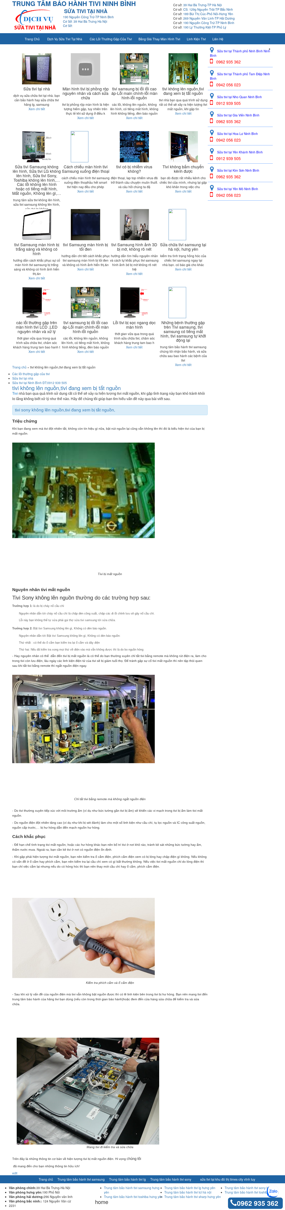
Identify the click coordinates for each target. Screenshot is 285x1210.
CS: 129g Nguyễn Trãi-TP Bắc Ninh (208, 9)
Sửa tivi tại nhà (22, 378)
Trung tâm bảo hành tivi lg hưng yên (189, 1188)
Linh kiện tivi (196, 39)
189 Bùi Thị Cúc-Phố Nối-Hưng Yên (208, 14)
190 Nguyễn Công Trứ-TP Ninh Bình (208, 22)
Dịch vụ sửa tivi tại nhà (64, 39)
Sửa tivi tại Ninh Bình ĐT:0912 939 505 (39, 382)
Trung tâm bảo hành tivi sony (170, 1179)
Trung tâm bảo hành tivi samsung (81, 1179)
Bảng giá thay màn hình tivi (159, 39)
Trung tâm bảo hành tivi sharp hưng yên (192, 1196)
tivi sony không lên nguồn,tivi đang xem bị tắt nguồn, (65, 410)
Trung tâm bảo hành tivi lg (127, 1179)
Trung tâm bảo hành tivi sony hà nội (250, 1188)
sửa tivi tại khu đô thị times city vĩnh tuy (227, 1179)
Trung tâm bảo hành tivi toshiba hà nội (252, 1192)
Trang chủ (32, 39)
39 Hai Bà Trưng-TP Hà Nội (202, 5)
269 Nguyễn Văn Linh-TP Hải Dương (209, 18)
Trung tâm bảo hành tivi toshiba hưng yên (133, 1196)
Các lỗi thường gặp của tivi (111, 39)
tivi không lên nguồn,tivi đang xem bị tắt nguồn (66, 388)
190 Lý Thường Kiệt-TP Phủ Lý (204, 27)
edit (14, 1173)
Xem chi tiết (36, 109)
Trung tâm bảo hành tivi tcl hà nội (187, 1192)
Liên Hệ (217, 39)
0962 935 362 (257, 1203)
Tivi (15, 393)
